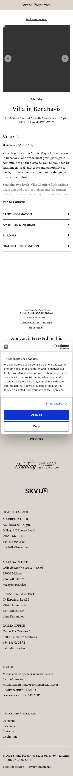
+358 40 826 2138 (30, 322)
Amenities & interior (19, 224)
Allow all (36, 414)
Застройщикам (13, 679)
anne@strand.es (36, 327)
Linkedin (8, 731)
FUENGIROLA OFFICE (19, 594)
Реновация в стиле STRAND (21, 695)
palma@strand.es (14, 648)
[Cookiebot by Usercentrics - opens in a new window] (53, 346)
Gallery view (36, 99)
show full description (14, 201)
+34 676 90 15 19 (14, 542)
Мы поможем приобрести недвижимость (30, 685)
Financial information (21, 246)
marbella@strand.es (16, 547)
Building (9, 235)
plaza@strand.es (13, 616)
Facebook (9, 726)
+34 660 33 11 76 (13, 579)
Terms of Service (13, 767)
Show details (54, 403)
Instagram (9, 721)
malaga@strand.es (14, 585)
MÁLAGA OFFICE (15, 562)
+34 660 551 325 (13, 611)
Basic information (17, 214)
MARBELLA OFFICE (17, 519)
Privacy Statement (39, 767)
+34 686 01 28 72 (14, 643)
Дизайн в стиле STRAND (19, 690)
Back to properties (36, 19)
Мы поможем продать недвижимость (28, 674)
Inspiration (10, 737)
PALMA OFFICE (14, 626)
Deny (36, 426)
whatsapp (47, 322)
